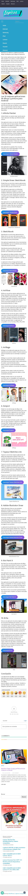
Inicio (3, 1)
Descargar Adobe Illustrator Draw (12, 537)
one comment (15, 773)
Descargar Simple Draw (10, 212)
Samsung (13, 1)
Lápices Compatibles (20, 893)
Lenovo (21, 1)
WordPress (11, 893)
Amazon (13, 3)
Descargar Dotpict (8, 430)
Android (7, 1)
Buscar (3, 794)
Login (25, 720)
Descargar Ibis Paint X (9, 597)
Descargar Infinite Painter (10, 154)
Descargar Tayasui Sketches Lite (12, 482)
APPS (2, 765)
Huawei (7, 3)
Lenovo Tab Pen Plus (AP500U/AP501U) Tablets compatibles (10, 841)
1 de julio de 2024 (6, 773)
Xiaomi (3, 3)
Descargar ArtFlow (8, 326)
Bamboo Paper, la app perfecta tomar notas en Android (13, 769)
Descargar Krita (7, 650)
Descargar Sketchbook (9, 270)
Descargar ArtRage (8, 385)
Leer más (3, 784)
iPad (17, 1)
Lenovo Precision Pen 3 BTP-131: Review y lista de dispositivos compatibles (12, 861)
